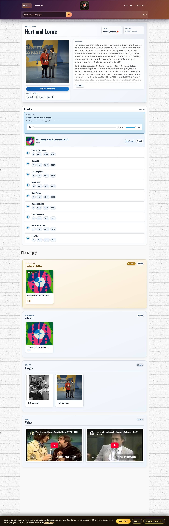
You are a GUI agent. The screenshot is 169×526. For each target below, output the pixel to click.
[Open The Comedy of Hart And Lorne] (30, 141)
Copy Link (50, 97)
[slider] (74, 127)
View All (139, 141)
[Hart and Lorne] (39, 387)
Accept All (123, 521)
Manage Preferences (154, 521)
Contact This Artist (47, 89)
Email (42, 97)
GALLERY (128, 6)
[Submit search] (69, 14)
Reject (137, 521)
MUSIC (26, 6)
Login (145, 14)
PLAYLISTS (39, 6)
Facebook (30, 97)
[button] (25, 288)
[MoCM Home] (84, 5)
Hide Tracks (129, 141)
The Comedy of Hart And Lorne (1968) (52, 139)
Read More (80, 86)
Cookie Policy (49, 522)
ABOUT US (140, 6)
